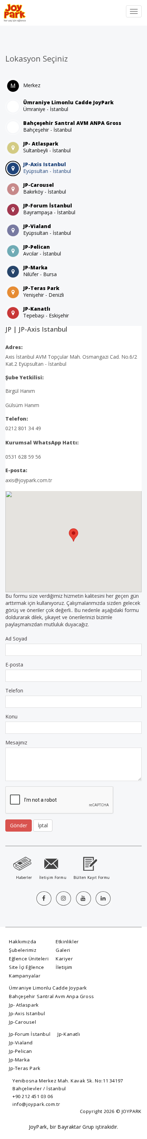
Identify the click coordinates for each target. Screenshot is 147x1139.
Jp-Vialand (21, 1042)
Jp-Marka (19, 1059)
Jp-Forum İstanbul (29, 1034)
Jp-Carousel (22, 1022)
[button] (73, 535)
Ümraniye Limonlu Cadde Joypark (48, 988)
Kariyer (64, 958)
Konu (11, 716)
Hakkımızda (22, 941)
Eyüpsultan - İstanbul (47, 167)
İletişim (64, 967)
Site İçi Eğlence (26, 967)
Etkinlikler (67, 941)
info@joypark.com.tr (36, 1104)
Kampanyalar (25, 975)
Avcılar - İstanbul (42, 250)
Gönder (18, 825)
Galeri (63, 950)
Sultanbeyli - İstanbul (47, 147)
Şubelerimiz (23, 950)
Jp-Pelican (20, 1051)
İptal (43, 825)
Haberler (24, 877)
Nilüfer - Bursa (40, 271)
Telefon (14, 690)
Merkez (31, 85)
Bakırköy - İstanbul (44, 188)
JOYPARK (132, 1111)
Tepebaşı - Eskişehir (46, 312)
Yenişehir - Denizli (43, 291)
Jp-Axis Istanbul (27, 1013)
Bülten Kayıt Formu (92, 877)
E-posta (14, 664)
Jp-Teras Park (25, 1068)
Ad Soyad (16, 638)
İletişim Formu (52, 877)
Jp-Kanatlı (68, 1034)
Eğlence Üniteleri (29, 958)
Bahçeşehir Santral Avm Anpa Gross (51, 996)
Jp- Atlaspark (24, 1005)
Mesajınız (16, 742)
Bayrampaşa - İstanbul (49, 209)
